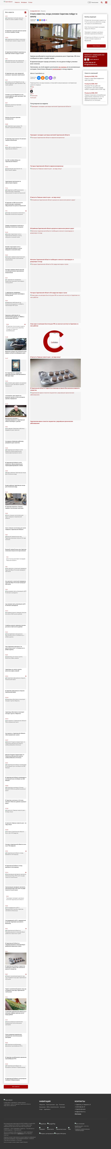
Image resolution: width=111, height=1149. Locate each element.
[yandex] (46, 1133)
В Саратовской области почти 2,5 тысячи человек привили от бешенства (94, 38)
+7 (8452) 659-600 (80, 1109)
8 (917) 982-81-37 (94, 59)
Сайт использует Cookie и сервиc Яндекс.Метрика (16, 1142)
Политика (61, 1104)
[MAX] (44, 20)
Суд (57, 1104)
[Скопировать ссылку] (46, 20)
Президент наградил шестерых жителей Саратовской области (94, 33)
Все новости (9, 12)
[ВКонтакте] (38, 20)
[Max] (85, 59)
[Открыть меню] (106, 2)
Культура (62, 1107)
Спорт (41, 1109)
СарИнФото (47, 1109)
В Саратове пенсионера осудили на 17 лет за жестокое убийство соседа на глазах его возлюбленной (95, 21)
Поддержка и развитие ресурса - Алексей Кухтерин (82, 1130)
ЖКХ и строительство (53, 1107)
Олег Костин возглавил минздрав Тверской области (95, 27)
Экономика (42, 1107)
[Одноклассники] (40, 20)
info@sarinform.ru (90, 64)
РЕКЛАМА (78, 1114)
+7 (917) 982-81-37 (80, 1107)
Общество (43, 11)
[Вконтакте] (51, 1128)
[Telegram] (42, 20)
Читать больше (96, 45)
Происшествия (50, 1104)
